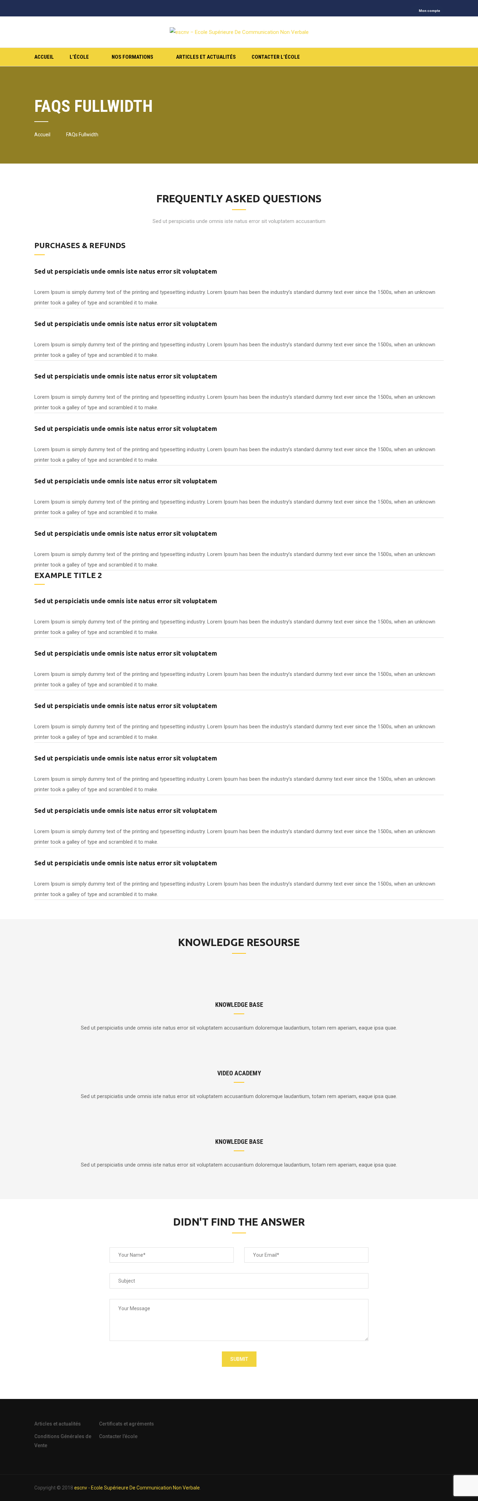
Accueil (44, 57)
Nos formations (132, 57)
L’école (79, 57)
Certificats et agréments (126, 1424)
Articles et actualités (206, 57)
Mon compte (429, 11)
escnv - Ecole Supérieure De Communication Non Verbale (137, 1488)
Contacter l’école (276, 57)
